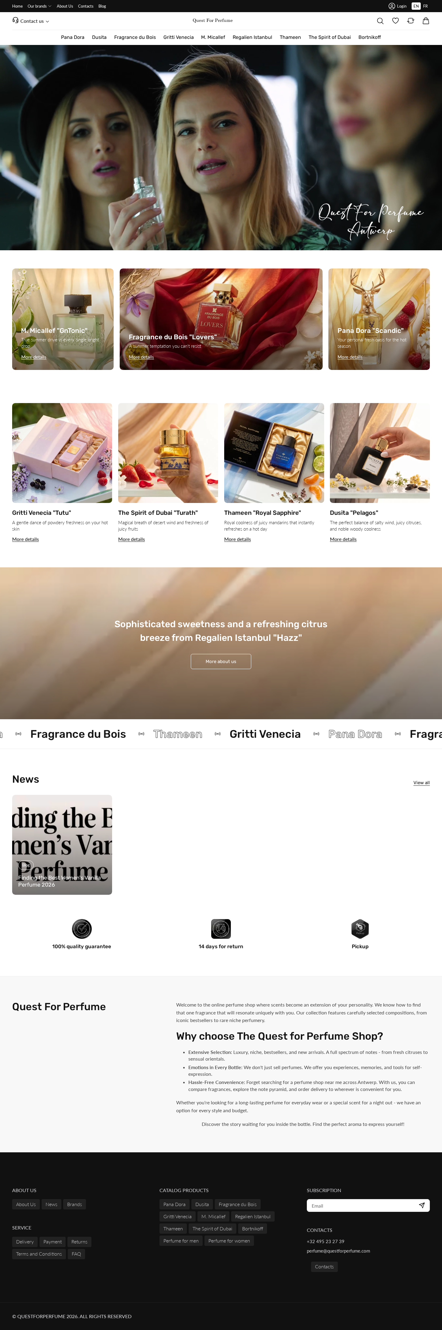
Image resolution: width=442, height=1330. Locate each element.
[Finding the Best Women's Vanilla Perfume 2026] (62, 845)
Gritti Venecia (177, 1216)
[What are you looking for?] (380, 21)
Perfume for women (229, 1240)
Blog (26, 865)
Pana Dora (174, 1204)
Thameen (173, 1228)
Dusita (202, 1204)
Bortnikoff (252, 1228)
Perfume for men (181, 1240)
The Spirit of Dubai (212, 1228)
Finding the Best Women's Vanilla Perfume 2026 (59, 881)
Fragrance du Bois (238, 1204)
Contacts (324, 1266)
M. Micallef (213, 1216)
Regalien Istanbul (253, 1216)
